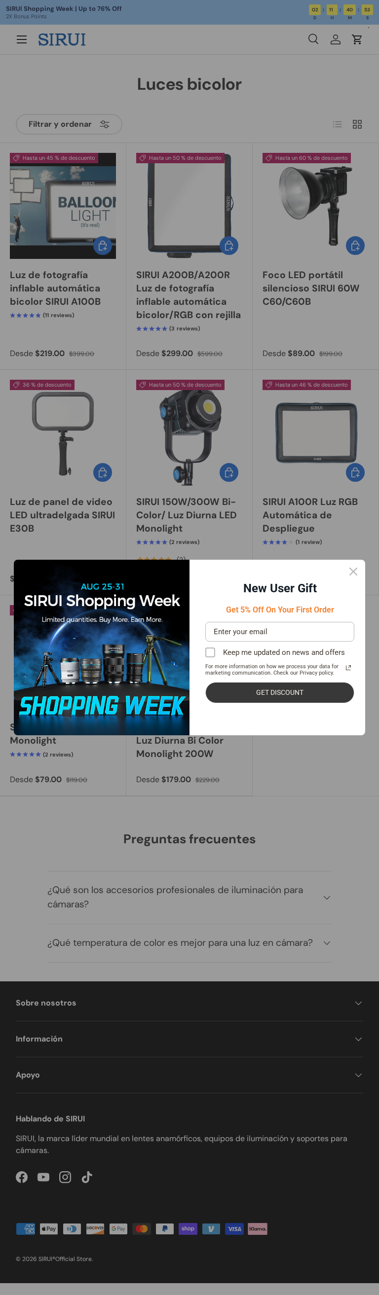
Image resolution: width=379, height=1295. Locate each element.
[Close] (353, 571)
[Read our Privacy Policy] (348, 668)
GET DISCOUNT (279, 692)
